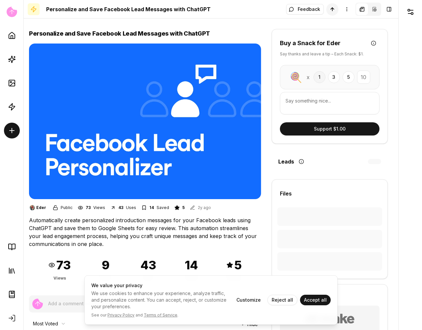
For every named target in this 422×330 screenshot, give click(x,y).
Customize (248, 300)
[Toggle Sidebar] (23, 165)
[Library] (12, 271)
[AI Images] (12, 83)
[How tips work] (373, 43)
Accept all (315, 300)
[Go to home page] (11, 12)
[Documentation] (12, 294)
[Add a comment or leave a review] (37, 304)
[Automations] (12, 107)
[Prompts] (12, 59)
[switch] (332, 9)
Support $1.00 (330, 129)
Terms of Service (160, 315)
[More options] (347, 9)
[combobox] (49, 324)
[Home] (12, 36)
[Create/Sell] (12, 130)
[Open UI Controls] (410, 12)
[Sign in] (12, 318)
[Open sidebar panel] (389, 9)
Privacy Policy (121, 315)
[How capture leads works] (301, 161)
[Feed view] (374, 9)
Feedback (309, 9)
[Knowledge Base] (12, 247)
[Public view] (362, 9)
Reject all (282, 300)
